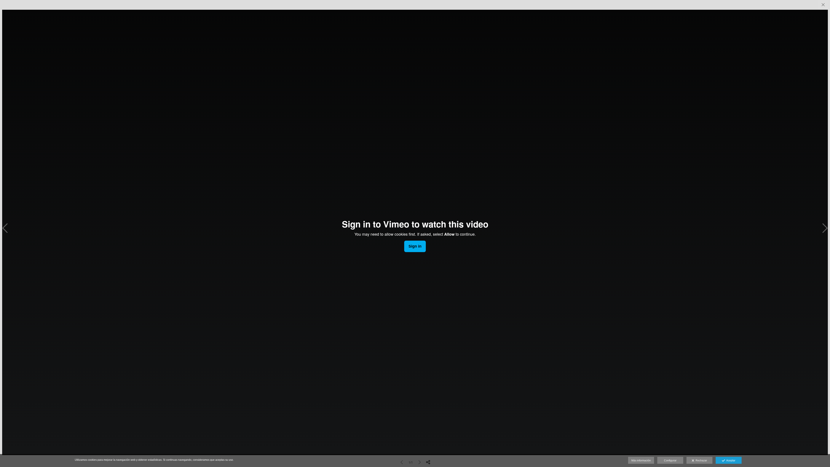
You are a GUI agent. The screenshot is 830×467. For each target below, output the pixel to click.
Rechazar (700, 460)
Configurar (670, 460)
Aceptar (730, 460)
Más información (641, 460)
